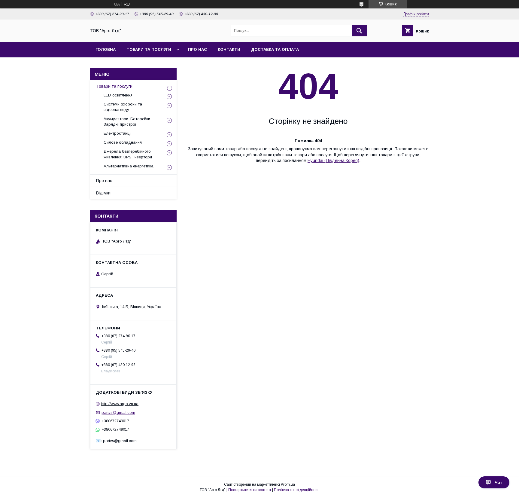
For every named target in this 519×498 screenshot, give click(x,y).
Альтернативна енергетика (128, 166)
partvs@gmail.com (118, 412)
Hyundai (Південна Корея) (333, 160)
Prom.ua (288, 484)
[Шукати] (359, 30)
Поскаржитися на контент (249, 490)
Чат (498, 482)
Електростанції (118, 133)
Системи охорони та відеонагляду (123, 107)
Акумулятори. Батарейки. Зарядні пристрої (127, 122)
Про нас (197, 49)
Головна (106, 49)
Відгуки (103, 193)
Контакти (229, 49)
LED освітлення (118, 95)
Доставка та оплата (275, 49)
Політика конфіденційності (297, 490)
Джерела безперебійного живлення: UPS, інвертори (128, 154)
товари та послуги (148, 49)
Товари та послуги (114, 86)
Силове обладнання (123, 142)
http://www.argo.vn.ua (119, 404)
